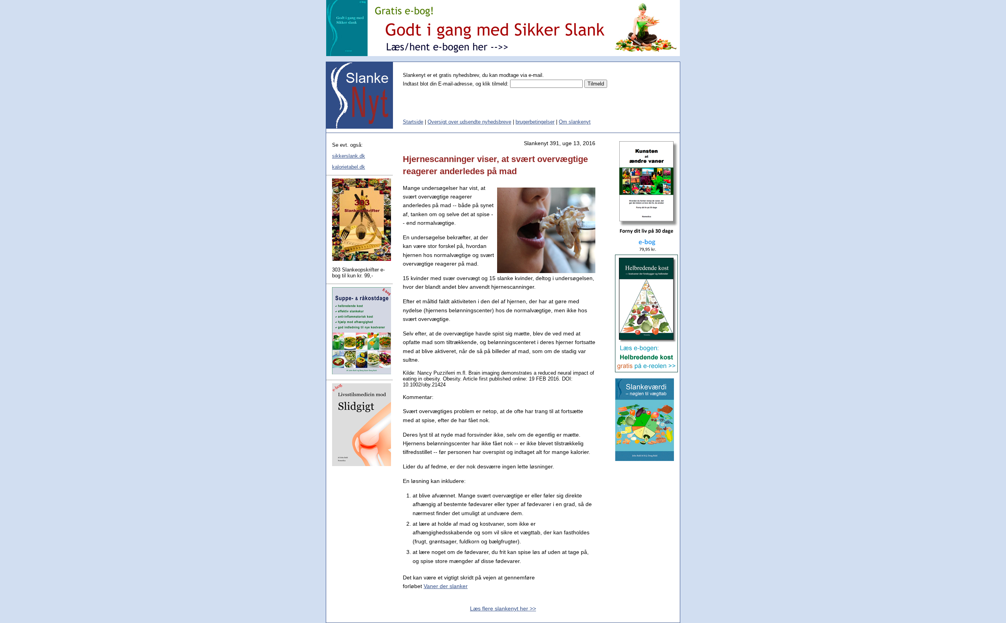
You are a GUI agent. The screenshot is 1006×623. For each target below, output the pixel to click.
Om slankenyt (575, 122)
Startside (413, 122)
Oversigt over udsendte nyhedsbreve (469, 122)
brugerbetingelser (535, 122)
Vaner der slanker (446, 586)
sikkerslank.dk (348, 156)
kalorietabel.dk (348, 167)
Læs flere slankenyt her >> (503, 608)
